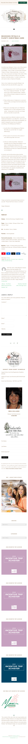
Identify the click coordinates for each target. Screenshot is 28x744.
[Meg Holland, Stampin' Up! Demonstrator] (14, 22)
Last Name (3, 446)
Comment (4, 302)
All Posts (8, 257)
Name (3, 318)
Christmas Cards (14, 259)
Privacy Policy (16, 735)
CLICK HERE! (23, 2)
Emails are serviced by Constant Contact (14, 468)
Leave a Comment (15, 41)
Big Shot (8, 259)
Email (3, 323)
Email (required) (5, 451)
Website (3, 328)
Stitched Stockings (8, 260)
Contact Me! (4, 281)
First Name (3, 441)
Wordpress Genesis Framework (10, 736)
